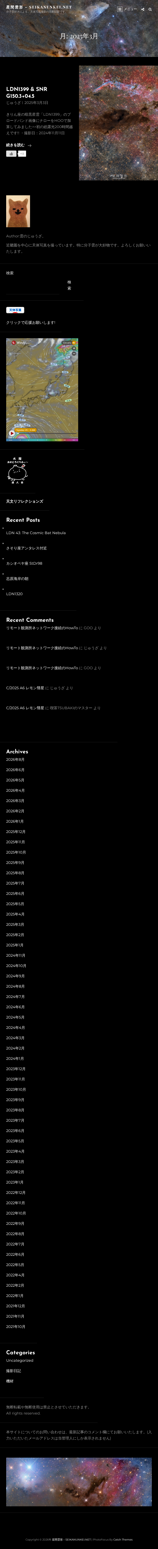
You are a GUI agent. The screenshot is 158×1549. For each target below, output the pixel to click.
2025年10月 (16, 852)
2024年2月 (15, 1048)
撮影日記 (13, 1371)
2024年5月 (15, 1017)
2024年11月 (16, 955)
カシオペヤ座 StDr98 (24, 563)
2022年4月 (15, 1275)
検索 (10, 273)
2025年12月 (16, 831)
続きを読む (18, 145)
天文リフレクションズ (24, 502)
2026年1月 (15, 821)
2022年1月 (15, 1295)
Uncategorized (19, 1360)
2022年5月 (15, 1265)
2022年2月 (15, 1285)
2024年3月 (15, 1038)
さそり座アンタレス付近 (26, 548)
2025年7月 (15, 883)
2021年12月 (15, 1306)
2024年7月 (15, 996)
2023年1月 (15, 1182)
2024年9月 (15, 976)
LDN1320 (14, 594)
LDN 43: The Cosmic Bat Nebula (36, 533)
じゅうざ (13, 102)
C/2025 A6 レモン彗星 (25, 688)
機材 (10, 1381)
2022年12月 (16, 1192)
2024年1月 (15, 1058)
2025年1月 (15, 945)
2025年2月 (15, 935)
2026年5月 (15, 780)
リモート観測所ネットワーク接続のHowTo (42, 628)
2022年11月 (15, 1203)
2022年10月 (16, 1213)
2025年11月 (15, 842)
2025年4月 (15, 914)
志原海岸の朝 (17, 578)
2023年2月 (15, 1172)
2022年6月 (15, 1254)
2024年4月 (15, 1027)
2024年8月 (15, 986)
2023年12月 (16, 1069)
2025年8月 (15, 873)
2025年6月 (15, 893)
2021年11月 (15, 1316)
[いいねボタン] (11, 154)
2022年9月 (15, 1223)
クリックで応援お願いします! (30, 322)
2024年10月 (16, 966)
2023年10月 (16, 1089)
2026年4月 (15, 790)
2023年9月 (15, 1100)
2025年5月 (15, 904)
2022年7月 (15, 1244)
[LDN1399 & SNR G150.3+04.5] (118, 123)
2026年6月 (15, 770)
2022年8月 (15, 1234)
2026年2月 (15, 811)
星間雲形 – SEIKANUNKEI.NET (39, 7)
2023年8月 (15, 1110)
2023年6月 (15, 1130)
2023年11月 (15, 1079)
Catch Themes (122, 1539)
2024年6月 (15, 1007)
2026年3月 (15, 801)
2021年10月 (16, 1326)
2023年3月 (15, 1161)
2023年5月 (15, 1141)
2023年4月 (15, 1151)
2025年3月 (15, 924)
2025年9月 (15, 862)
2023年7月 (15, 1120)
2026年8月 (15, 759)
